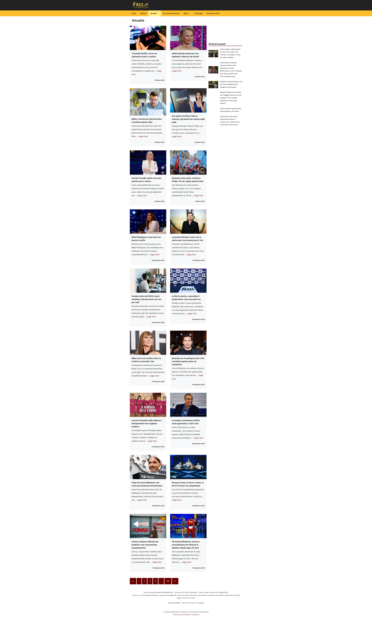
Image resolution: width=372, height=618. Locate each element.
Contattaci (200, 603)
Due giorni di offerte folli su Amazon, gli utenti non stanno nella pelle (188, 119)
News (186, 13)
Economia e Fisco (213, 13)
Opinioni (143, 13)
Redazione (195, 614)
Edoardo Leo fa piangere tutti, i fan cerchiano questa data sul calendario (188, 361)
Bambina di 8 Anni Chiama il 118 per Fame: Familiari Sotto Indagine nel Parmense (231, 84)
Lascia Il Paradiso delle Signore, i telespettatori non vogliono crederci (147, 423)
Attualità (153, 13)
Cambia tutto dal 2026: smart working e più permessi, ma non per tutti (146, 299)
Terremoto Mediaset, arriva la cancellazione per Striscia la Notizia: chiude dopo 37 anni (185, 544)
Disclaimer (187, 614)
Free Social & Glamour (171, 13)
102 (168, 581)
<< (133, 581)
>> (175, 581)
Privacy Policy (177, 614)
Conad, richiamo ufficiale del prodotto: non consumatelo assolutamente (145, 544)
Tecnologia (198, 13)
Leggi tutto (176, 71)
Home (134, 13)
